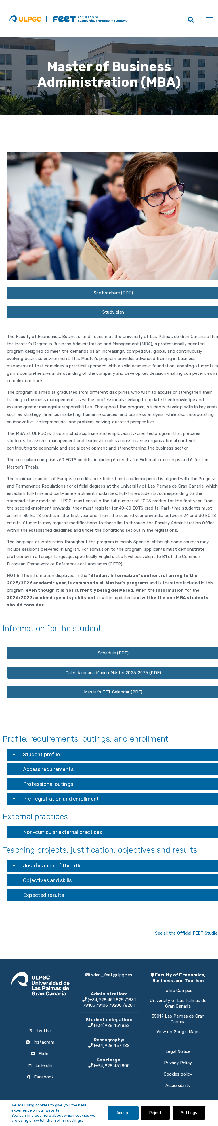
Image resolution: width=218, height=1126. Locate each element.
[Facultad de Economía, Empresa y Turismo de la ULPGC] (87, 18)
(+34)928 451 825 (105, 999)
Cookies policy (178, 1074)
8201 (130, 1005)
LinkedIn (43, 1065)
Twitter (43, 1030)
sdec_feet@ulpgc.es (112, 975)
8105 (90, 1005)
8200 (116, 1005)
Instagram (43, 1042)
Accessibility (178, 1085)
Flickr (43, 1053)
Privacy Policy (178, 1062)
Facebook (43, 1077)
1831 (131, 999)
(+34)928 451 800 (111, 1065)
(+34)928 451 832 (111, 1025)
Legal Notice (177, 1051)
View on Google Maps (178, 1031)
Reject (155, 1112)
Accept (123, 1112)
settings (74, 1120)
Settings (189, 1112)
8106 (103, 1005)
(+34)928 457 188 (111, 1045)
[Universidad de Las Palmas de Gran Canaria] (25, 18)
